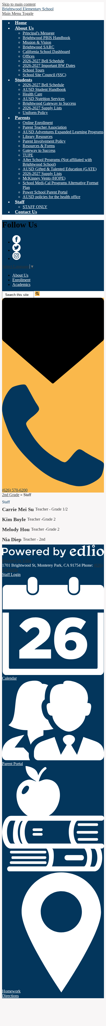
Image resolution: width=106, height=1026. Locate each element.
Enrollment (21, 280)
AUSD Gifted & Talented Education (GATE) (59, 169)
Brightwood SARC (38, 47)
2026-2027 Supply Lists (42, 108)
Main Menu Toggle (17, 13)
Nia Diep (11, 539)
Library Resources (37, 136)
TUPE (28, 155)
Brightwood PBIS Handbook (46, 38)
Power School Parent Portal (45, 192)
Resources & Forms (39, 146)
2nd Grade (10, 495)
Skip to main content (19, 4)
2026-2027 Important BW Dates (49, 65)
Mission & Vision (37, 42)
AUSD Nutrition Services (44, 99)
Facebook (16, 239)
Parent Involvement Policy (44, 141)
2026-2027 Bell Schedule (43, 61)
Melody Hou (16, 529)
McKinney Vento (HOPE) (44, 178)
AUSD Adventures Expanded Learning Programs (63, 132)
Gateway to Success (39, 150)
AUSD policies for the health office (51, 197)
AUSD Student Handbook (44, 89)
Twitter (16, 247)
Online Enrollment (38, 122)
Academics (21, 284)
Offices (28, 56)
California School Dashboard (46, 51)
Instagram (16, 256)
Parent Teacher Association (45, 127)
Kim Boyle (14, 519)
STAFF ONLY (35, 207)
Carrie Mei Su (18, 509)
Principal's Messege (39, 33)
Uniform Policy (35, 112)
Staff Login (11, 574)
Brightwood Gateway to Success (49, 103)
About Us (20, 275)
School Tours (33, 70)
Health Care (32, 94)
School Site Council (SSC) (44, 75)
